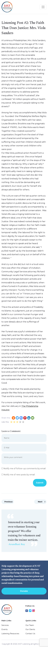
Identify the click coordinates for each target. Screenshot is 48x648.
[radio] (11, 422)
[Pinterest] (25, 418)
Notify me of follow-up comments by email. (25, 468)
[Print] (13, 418)
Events (4, 629)
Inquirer (5, 410)
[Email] (32, 418)
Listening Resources (10, 633)
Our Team (29, 625)
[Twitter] (17, 418)
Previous (8, 502)
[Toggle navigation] (43, 7)
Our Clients (30, 629)
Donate (24, 591)
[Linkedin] (28, 418)
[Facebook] (21, 418)
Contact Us (30, 633)
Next (40, 502)
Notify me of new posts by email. (19, 474)
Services (5, 625)
